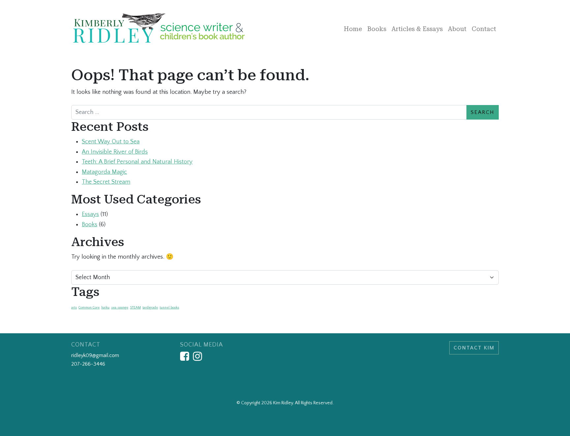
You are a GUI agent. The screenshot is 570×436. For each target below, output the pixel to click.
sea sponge (119, 307)
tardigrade (150, 307)
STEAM (135, 307)
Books (376, 28)
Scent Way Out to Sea (111, 141)
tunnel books (169, 307)
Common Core (89, 307)
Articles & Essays (417, 28)
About (457, 28)
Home (353, 28)
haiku (105, 307)
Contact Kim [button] (474, 348)
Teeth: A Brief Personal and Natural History (137, 161)
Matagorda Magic (104, 171)
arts (74, 307)
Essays (90, 214)
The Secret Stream (106, 181)
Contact (484, 28)
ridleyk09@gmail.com (95, 355)
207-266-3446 (88, 364)
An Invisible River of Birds (115, 151)
